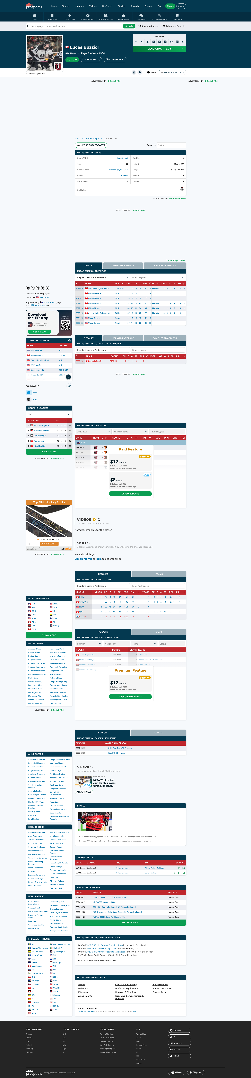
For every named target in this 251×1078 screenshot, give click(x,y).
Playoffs (155, 288)
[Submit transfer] (183, 42)
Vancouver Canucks (58, 692)
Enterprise (140, 1059)
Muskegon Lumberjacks (60, 905)
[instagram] (134, 72)
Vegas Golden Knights (59, 696)
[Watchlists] (142, 42)
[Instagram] (38, 288)
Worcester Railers (57, 888)
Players (103, 632)
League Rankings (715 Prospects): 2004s (110, 897)
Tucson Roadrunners (58, 809)
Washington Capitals (58, 699)
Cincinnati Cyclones (36, 847)
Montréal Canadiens (36, 699)
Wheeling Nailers (57, 881)
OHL (33, 625)
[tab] (89, 265)
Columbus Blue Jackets (37, 674)
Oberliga (35, 1002)
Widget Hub (141, 1034)
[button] (177, 16)
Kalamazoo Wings (35, 878)
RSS (137, 1056)
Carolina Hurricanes (36, 663)
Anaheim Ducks (35, 649)
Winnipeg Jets (55, 703)
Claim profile (117, 59)
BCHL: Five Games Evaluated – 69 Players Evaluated (114, 907)
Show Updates (91, 59)
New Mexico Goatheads (59, 832)
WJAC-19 (113, 361)
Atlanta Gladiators (36, 839)
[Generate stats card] (153, 42)
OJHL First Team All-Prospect (120, 748)
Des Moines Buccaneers (38, 911)
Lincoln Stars (33, 928)
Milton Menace (94, 293)
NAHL (55, 607)
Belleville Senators (36, 767)
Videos (92, 6)
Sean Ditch (44, 297)
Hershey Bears (34, 811)
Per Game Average (123, 265)
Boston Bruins (34, 652)
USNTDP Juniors (56, 923)
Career (139, 1063)
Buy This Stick (47, 543)
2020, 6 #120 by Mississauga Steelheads (105, 951)
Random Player (149, 26)
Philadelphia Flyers (57, 663)
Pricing (148, 6)
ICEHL (34, 1013)
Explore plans (130, 493)
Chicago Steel (34, 908)
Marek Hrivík (49, 302)
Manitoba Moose (57, 763)
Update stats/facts (93, 145)
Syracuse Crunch (57, 798)
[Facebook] (28, 288)
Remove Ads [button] (211, 81)
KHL (55, 611)
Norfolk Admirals (56, 836)
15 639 (153, 72)
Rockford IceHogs (57, 781)
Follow (72, 59)
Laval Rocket (33, 819)
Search (129, 26)
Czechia (62, 355)
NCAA (93, 53)
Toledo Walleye (56, 866)
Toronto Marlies (56, 805)
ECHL (34, 611)
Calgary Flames (34, 659)
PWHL (55, 1009)
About (138, 1037)
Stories (121, 6)
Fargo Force (33, 921)
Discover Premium (130, 696)
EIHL (55, 955)
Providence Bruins (57, 774)
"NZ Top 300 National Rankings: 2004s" (109, 917)
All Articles (84, 792)
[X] (33, 288)
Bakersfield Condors (36, 763)
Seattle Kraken (56, 674)
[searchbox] (80, 26)
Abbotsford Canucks (36, 759)
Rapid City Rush (56, 843)
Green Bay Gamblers (36, 925)
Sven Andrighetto (41, 425)
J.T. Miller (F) (36, 365)
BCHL (117, 313)
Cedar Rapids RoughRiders (33, 902)
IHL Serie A (57, 948)
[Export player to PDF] (165, 42)
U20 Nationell (37, 951)
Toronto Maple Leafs (58, 685)
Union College (78, 53)
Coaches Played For (165, 265)
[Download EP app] (49, 323)
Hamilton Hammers (36, 798)
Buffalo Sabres (34, 656)
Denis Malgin (40, 435)
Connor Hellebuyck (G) (40, 360)
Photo (138, 1048)
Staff (159, 632)
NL (54, 622)
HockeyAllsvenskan (40, 948)
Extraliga (56, 625)
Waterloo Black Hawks (59, 927)
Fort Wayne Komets (36, 854)
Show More (49, 451)
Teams (65, 6)
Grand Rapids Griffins (37, 794)
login (99, 558)
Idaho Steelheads (35, 867)
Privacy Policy (141, 1045)
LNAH (55, 991)
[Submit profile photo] (177, 42)
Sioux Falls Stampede (58, 916)
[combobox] (80, 26)
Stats (54, 6)
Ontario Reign (55, 770)
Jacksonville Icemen (36, 875)
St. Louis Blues (56, 678)
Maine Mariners (35, 886)
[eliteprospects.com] (34, 6)
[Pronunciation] (136, 42)
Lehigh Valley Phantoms (60, 759)
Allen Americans (35, 836)
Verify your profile (86, 1011)
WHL (34, 622)
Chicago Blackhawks (36, 667)
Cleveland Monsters (36, 781)
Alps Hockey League (61, 944)
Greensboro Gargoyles (37, 858)
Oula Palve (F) (36, 350)
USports (56, 995)
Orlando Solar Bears (58, 839)
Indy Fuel (32, 871)
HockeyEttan (37, 955)
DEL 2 (34, 999)
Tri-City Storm (55, 920)
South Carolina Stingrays (56, 857)
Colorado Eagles (35, 791)
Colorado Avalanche (36, 670)
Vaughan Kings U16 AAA (98, 288)
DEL (33, 995)
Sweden (29, 1034)
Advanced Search (175, 26)
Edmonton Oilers (35, 685)
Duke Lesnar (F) (37, 370)
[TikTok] (47, 288)
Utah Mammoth (56, 689)
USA (27, 1041)
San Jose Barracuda (58, 788)
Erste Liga (57, 962)
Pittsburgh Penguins (58, 667)
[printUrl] (139, 72)
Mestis (34, 962)
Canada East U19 (96, 361)
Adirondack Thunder (36, 832)
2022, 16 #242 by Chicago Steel (101, 948)
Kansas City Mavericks (37, 882)
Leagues (79, 6)
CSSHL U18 (63, 370)
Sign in (181, 6)
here (134, 1011)
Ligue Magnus (59, 951)
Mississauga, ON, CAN (118, 170)
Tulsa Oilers (54, 877)
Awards (135, 6)
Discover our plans (160, 49)
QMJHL (34, 629)
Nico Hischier (40, 446)
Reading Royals (56, 847)
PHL (54, 966)
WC (33, 1006)
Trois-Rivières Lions (58, 873)
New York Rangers (57, 656)
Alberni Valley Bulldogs (97, 313)
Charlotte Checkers (36, 774)
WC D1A (35, 1009)
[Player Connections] (147, 42)
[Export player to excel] (159, 42)
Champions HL (38, 973)
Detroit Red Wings (35, 681)
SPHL (34, 614)
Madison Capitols (57, 901)
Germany (29, 1048)
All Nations (30, 1052)
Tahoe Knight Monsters (59, 863)
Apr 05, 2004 (122, 158)
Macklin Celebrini (42, 430)
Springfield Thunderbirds (55, 793)
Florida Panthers (35, 689)
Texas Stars (54, 802)
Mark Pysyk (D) (37, 355)
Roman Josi (39, 441)
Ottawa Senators (57, 659)
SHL (60, 350)
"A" (109, 313)
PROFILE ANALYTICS (173, 72)
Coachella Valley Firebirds (35, 786)
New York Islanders (58, 652)
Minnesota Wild (34, 696)
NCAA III (56, 988)
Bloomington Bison (36, 843)
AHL (33, 607)
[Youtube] (42, 288)
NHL (60, 360)
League (158, 732)
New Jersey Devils (57, 649)
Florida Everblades (35, 850)
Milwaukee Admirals (58, 767)
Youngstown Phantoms (59, 931)
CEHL (55, 959)
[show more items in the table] (68, 377)
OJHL (117, 293)
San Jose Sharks (56, 670)
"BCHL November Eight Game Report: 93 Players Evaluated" (117, 912)
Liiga (55, 618)
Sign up (170, 6)
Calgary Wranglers (36, 770)
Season (102, 732)
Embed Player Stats (175, 260)
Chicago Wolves (34, 777)
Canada (124, 175)
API (137, 1052)
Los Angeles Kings (35, 692)
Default (88, 265)
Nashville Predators (36, 703)
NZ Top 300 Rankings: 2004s (104, 902)
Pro (160, 6)
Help (138, 1041)
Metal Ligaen (37, 966)
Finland (29, 1045)
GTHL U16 (119, 288)
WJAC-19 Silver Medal (117, 753)
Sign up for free (83, 558)
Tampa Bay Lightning (58, 681)
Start (77, 138)
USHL (55, 604)
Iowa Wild (32, 815)
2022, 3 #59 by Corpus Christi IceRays (104, 945)
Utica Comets (55, 813)
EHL (33, 969)
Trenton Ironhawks (58, 870)
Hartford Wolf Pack (36, 802)
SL (33, 991)
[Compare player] (171, 42)
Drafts (105, 6)
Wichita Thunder (57, 884)
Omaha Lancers (56, 909)
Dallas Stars (33, 678)
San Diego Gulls (56, 785)
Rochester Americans (59, 777)
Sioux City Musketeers (59, 912)
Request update (177, 198)
